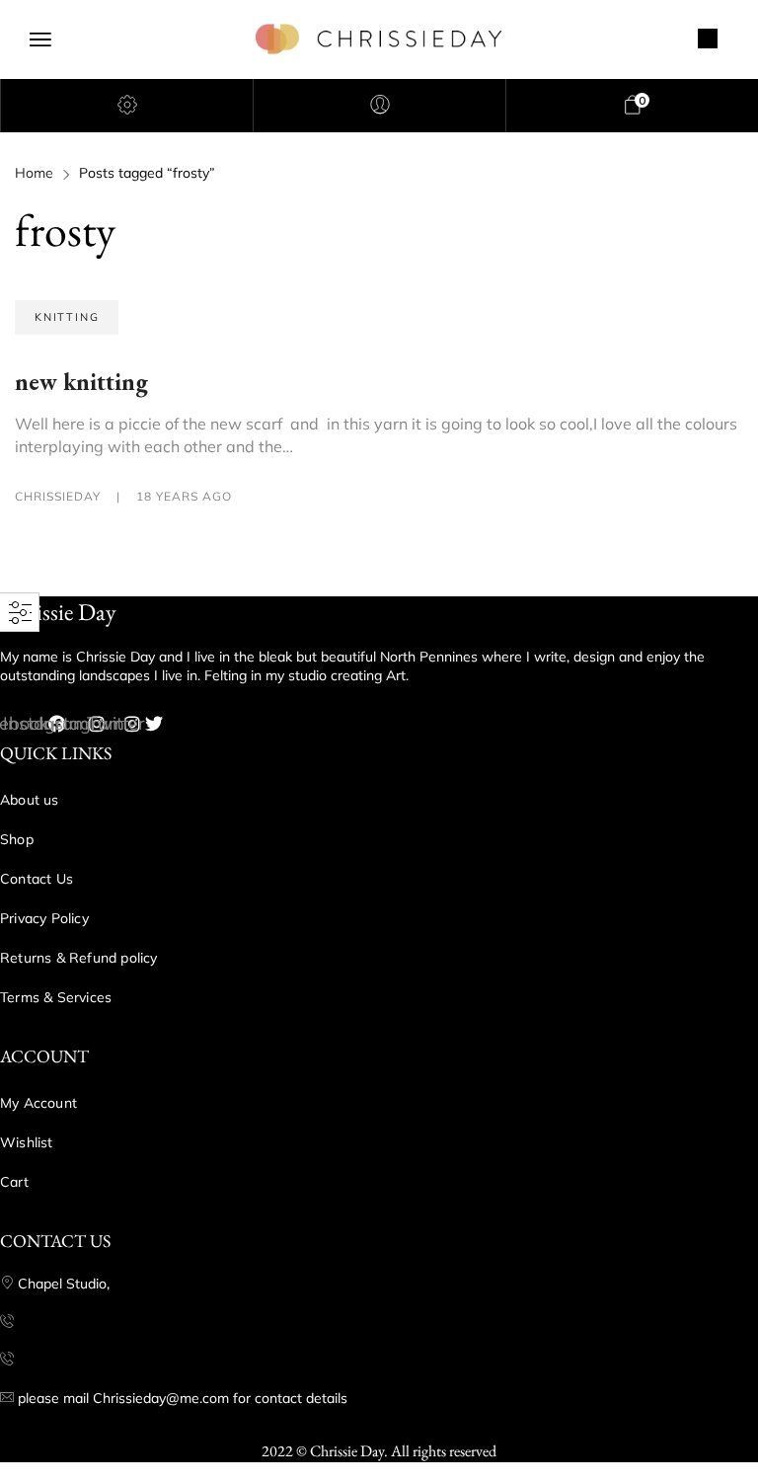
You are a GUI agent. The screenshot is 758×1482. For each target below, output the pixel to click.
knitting (67, 317)
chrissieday (60, 496)
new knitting (81, 381)
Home (34, 173)
